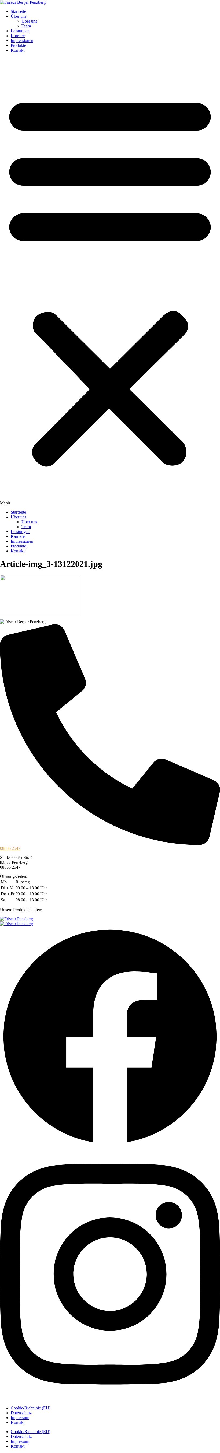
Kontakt (17, 50)
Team (26, 26)
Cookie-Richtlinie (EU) (30, 1408)
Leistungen (20, 31)
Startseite (18, 11)
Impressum (20, 1417)
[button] (110, 281)
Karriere (18, 35)
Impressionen (22, 40)
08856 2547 (10, 848)
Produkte (18, 45)
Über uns (18, 16)
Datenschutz (21, 1412)
